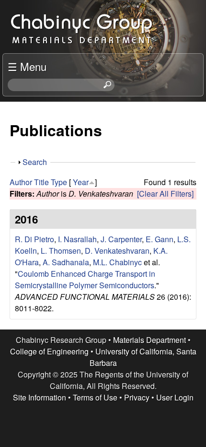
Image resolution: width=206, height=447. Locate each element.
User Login (175, 397)
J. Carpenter (121, 239)
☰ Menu (27, 66)
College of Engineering (49, 351)
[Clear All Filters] (165, 193)
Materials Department (149, 339)
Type (59, 182)
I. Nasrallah (77, 239)
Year (81, 182)
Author (21, 182)
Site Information (39, 397)
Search (35, 161)
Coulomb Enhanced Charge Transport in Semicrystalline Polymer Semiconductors (85, 279)
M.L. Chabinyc (117, 262)
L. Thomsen (61, 250)
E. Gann (159, 239)
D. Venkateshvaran (117, 250)
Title (41, 182)
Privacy (136, 397)
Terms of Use (95, 397)
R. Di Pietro (34, 239)
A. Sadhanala (66, 262)
